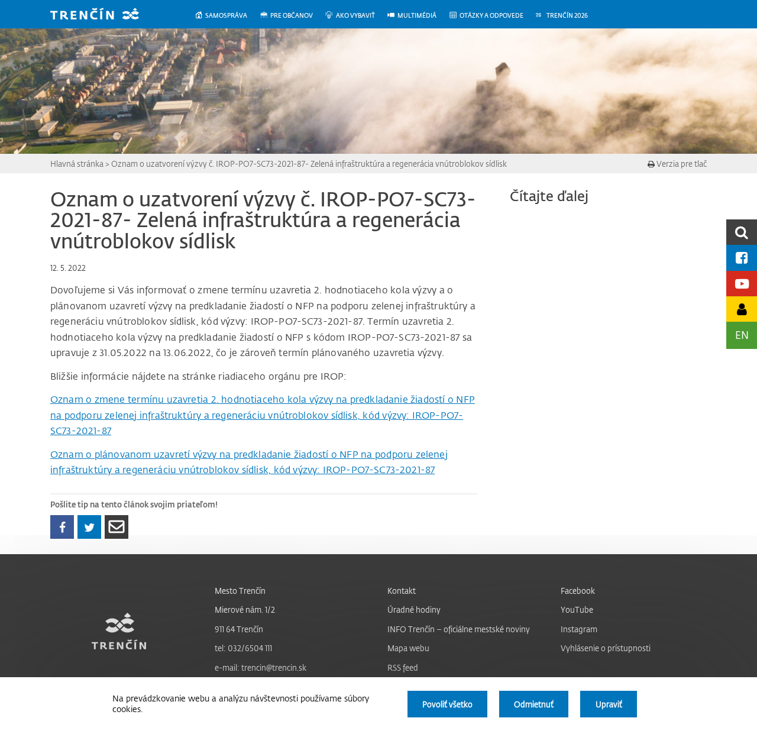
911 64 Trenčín (239, 629)
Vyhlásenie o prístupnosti (606, 648)
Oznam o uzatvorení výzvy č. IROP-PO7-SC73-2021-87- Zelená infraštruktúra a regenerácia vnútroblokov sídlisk (309, 164)
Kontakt (401, 591)
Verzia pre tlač (681, 164)
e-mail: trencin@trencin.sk (260, 667)
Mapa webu (408, 648)
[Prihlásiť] (741, 309)
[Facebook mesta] (741, 257)
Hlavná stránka (76, 164)
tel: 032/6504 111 (243, 648)
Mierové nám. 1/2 (245, 609)
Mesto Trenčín (240, 591)
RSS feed (402, 667)
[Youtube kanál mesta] (741, 283)
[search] (741, 232)
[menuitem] (226, 15)
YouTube (577, 609)
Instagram (579, 629)
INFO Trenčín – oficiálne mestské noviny (458, 629)
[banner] (103, 15)
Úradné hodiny (414, 609)
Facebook (578, 591)
